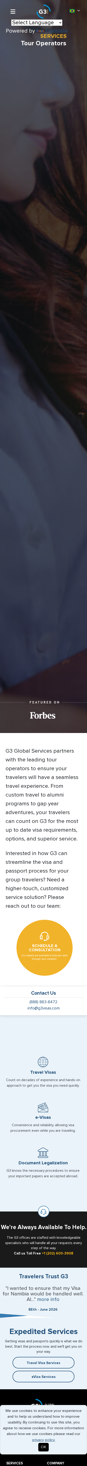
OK (43, 1447)
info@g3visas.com (44, 1008)
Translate (56, 31)
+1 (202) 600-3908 (57, 1253)
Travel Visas (43, 1072)
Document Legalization (43, 1163)
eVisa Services (44, 1377)
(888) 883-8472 (43, 1002)
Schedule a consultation (45, 948)
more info (48, 1299)
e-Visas (43, 1117)
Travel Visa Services (43, 1363)
